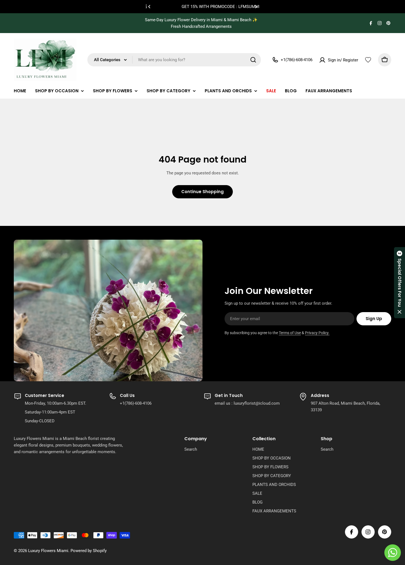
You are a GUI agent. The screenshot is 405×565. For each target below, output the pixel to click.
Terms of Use (290, 333)
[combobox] (174, 59)
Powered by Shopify (89, 550)
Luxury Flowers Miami (48, 550)
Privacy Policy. (317, 333)
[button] (149, 6)
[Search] (253, 59)
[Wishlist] (368, 59)
